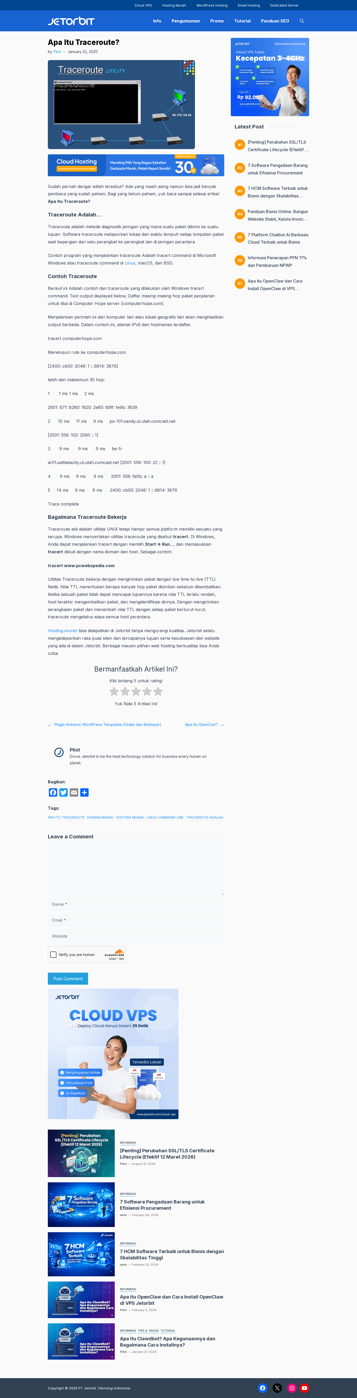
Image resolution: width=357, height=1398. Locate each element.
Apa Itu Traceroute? (83, 42)
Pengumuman (186, 21)
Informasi (128, 1142)
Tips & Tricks (148, 1330)
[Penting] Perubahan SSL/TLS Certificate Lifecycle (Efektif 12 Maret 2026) (278, 149)
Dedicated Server (284, 5)
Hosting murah (62, 630)
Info (157, 21)
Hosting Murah (174, 5)
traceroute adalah (204, 817)
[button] (302, 21)
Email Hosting (249, 5)
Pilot (57, 51)
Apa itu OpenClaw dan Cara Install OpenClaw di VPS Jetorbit (275, 288)
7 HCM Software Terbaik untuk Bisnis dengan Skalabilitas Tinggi (278, 196)
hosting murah (130, 817)
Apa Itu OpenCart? (201, 724)
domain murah (100, 817)
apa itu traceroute (66, 817)
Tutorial (242, 21)
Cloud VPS (143, 5)
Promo (217, 21)
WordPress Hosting (212, 5)
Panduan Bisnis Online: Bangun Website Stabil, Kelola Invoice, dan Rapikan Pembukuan (278, 219)
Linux (130, 263)
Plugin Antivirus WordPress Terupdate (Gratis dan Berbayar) (107, 724)
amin (123, 1215)
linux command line (165, 817)
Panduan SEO (275, 21)
